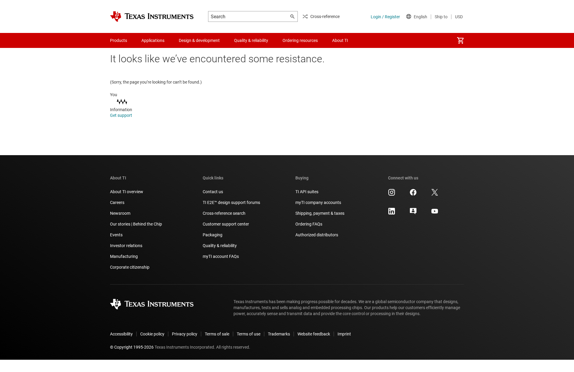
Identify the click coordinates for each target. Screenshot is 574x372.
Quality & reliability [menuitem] (251, 40)
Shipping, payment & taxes (319, 213)
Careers (117, 202)
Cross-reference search (224, 213)
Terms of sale (217, 334)
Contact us (213, 191)
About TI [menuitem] (340, 40)
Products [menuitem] (118, 40)
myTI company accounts (318, 202)
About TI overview (126, 191)
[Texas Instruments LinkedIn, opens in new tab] (391, 213)
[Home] (152, 16)
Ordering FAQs (308, 224)
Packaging (212, 234)
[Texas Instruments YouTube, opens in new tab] (434, 213)
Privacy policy (184, 334)
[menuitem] (460, 40)
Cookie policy (152, 334)
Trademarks (279, 334)
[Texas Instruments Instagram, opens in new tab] (391, 194)
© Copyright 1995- (132, 347)
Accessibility (121, 334)
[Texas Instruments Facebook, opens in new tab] (413, 194)
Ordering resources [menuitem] (300, 40)
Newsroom (120, 213)
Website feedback (313, 334)
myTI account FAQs (221, 256)
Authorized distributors (316, 234)
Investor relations (126, 245)
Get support (121, 115)
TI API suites (306, 191)
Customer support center (226, 224)
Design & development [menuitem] (199, 40)
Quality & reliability (220, 245)
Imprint (344, 334)
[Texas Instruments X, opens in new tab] (434, 194)
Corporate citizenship (129, 267)
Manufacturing (124, 256)
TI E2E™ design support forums (231, 202)
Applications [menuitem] (152, 40)
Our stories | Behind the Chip (136, 224)
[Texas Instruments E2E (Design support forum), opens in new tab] (413, 213)
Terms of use (248, 334)
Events (116, 234)
